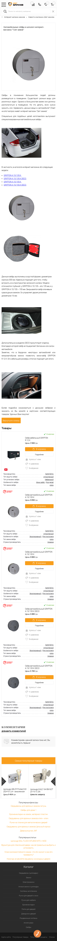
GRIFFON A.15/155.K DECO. (15, 185)
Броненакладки (28, 905)
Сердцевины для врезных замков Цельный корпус (28, 827)
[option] (15, 781)
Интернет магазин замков (14, 17)
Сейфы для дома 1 (28, 810)
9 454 (9, 794)
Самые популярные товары (28, 761)
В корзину (41, 449)
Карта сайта (6, 937)
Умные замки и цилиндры (28, 887)
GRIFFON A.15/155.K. (12, 182)
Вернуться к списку (11, 421)
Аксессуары (28, 923)
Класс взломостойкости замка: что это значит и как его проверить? (28, 853)
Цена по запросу (37, 794)
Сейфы (28, 927)
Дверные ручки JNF (28, 831)
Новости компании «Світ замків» (41, 17)
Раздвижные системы (28, 918)
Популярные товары (20, 937)
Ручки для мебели (28, 900)
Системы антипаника (28, 891)
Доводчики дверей (28, 914)
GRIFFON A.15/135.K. (12, 175)
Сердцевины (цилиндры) (28, 873)
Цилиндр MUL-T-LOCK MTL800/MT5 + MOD (28, 841)
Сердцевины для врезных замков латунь (28, 806)
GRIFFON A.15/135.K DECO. (15, 178)
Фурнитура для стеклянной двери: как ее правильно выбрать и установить (28, 846)
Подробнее (39, 455)
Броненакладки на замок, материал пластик (28, 814)
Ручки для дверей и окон (28, 896)
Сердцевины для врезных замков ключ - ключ (28, 818)
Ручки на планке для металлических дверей (28, 822)
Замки (28, 878)
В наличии (50, 434)
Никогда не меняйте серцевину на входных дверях (28, 859)
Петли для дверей (28, 909)
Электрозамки (28, 882)
